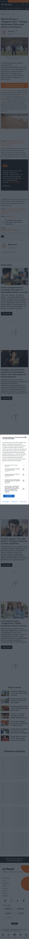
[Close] (26, 437)
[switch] (23, 469)
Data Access (14, 501)
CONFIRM (9, 496)
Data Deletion (5, 501)
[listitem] (14, 466)
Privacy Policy (23, 501)
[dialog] (14, 470)
